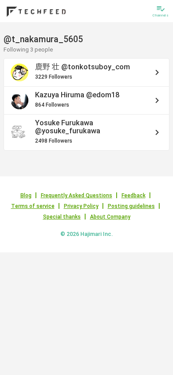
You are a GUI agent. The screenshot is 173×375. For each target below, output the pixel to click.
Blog (25, 195)
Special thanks (62, 217)
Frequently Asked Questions (76, 195)
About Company (110, 217)
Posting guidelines (131, 206)
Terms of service (33, 206)
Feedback (133, 195)
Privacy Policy (81, 206)
